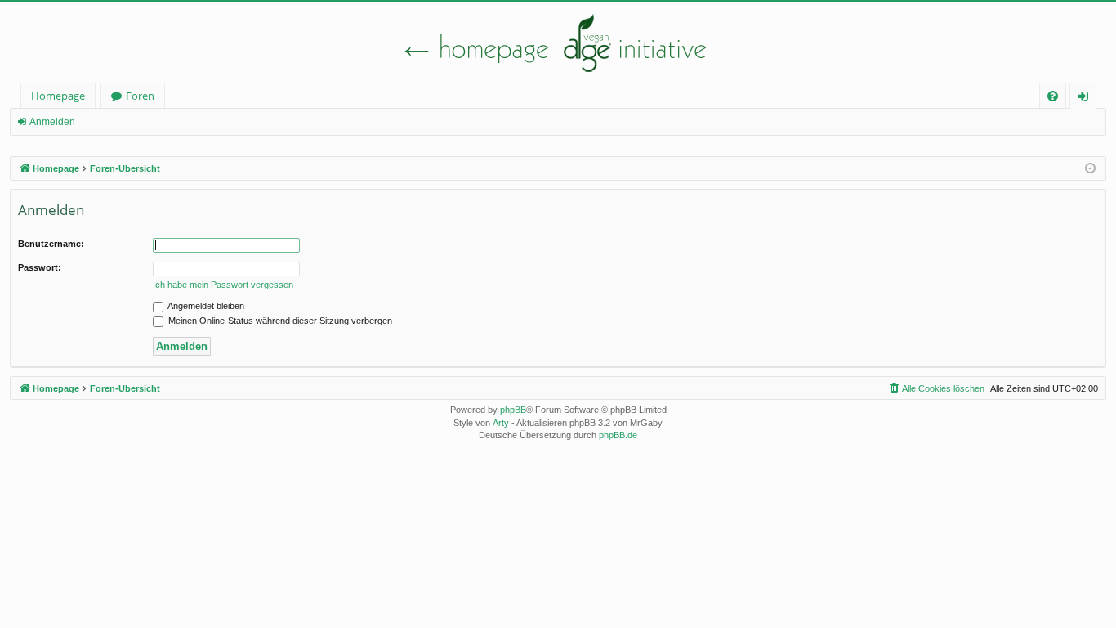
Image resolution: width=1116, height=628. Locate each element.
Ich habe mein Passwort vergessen (223, 284)
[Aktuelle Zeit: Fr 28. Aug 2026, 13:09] (1090, 168)
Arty (501, 423)
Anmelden (52, 122)
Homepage (58, 95)
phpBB (513, 410)
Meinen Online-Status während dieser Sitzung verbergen (279, 320)
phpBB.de (618, 435)
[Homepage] (558, 42)
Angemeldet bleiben (205, 306)
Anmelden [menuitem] (1086, 98)
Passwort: (39, 267)
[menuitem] (1052, 96)
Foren (140, 95)
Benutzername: (51, 244)
